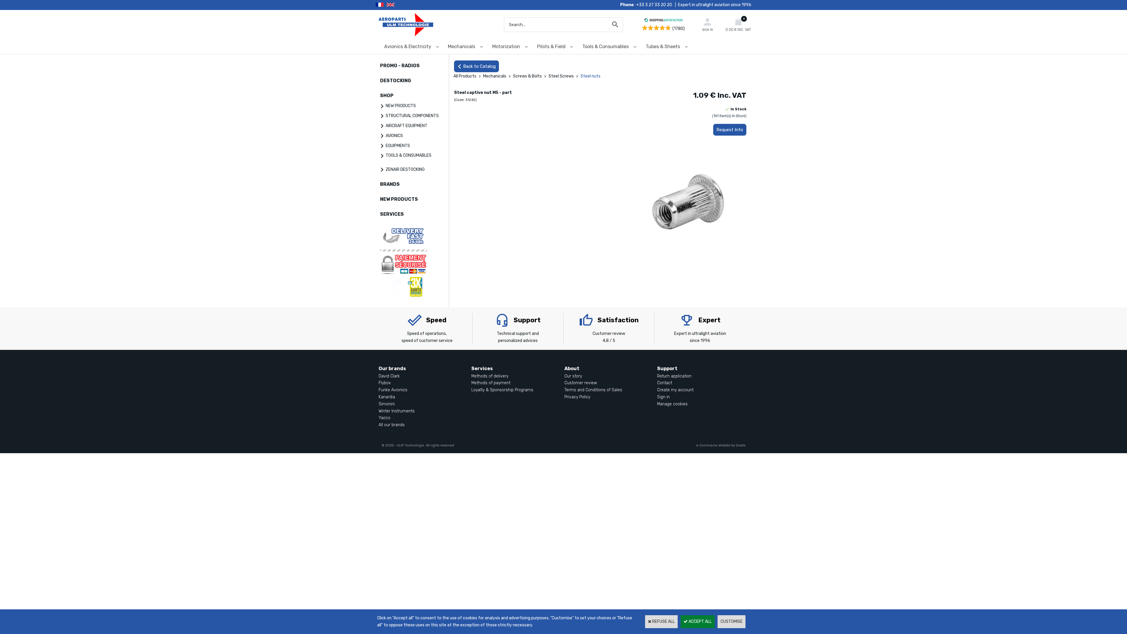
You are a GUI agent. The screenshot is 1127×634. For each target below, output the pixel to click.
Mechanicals (461, 46)
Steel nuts (590, 76)
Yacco (384, 417)
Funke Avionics (393, 389)
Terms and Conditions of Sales (593, 389)
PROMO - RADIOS (400, 65)
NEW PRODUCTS (401, 105)
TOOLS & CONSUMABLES (408, 155)
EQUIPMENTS (398, 145)
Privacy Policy (577, 396)
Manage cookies (672, 404)
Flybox (385, 382)
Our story (573, 376)
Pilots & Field (551, 46)
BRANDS (390, 184)
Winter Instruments (397, 411)
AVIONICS (394, 135)
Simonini (387, 404)
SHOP (387, 95)
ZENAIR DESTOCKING (405, 169)
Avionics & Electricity (407, 46)
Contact (664, 382)
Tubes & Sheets (663, 46)
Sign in (663, 396)
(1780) (678, 28)
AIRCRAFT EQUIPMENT (406, 125)
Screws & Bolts (527, 76)
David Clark (389, 376)
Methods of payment (490, 382)
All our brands (392, 424)
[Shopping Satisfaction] (663, 20)
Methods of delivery (489, 376)
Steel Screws (562, 76)
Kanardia (387, 396)
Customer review (580, 382)
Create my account (675, 389)
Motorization (506, 46)
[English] (398, 5)
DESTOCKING (395, 80)
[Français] (381, 5)
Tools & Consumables (605, 46)
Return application (674, 376)
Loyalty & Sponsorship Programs (502, 389)
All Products (464, 76)
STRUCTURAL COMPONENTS (412, 115)
